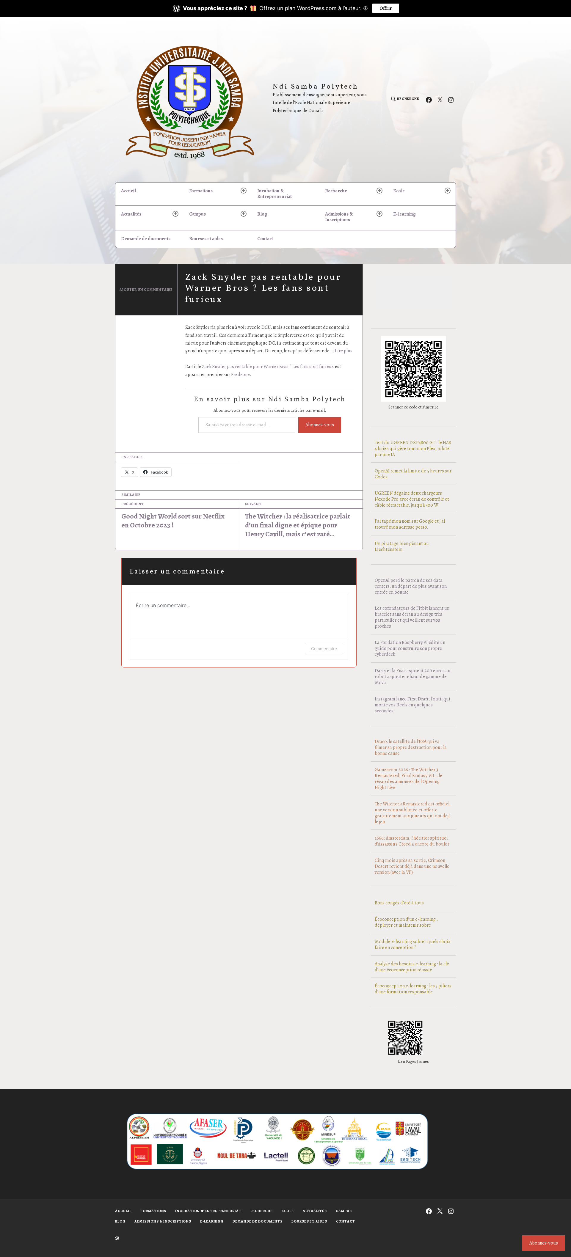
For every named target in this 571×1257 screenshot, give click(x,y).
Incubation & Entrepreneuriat (274, 194)
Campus (197, 214)
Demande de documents (145, 238)
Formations (201, 191)
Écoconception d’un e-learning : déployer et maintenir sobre (406, 922)
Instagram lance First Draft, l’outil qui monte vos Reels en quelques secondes (412, 705)
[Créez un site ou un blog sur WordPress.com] (117, 1239)
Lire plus (343, 351)
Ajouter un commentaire (146, 289)
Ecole (399, 191)
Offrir (385, 8)
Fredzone (240, 374)
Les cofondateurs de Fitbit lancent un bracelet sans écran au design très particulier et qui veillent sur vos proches (412, 617)
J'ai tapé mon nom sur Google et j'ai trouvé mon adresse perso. (410, 524)
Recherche (336, 191)
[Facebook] (429, 99)
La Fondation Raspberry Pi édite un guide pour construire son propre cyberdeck (410, 648)
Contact (265, 238)
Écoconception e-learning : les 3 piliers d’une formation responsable (413, 989)
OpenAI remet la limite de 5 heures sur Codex (413, 474)
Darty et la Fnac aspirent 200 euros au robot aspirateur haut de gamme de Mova (413, 676)
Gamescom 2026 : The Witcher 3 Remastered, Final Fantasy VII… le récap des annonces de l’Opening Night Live (408, 778)
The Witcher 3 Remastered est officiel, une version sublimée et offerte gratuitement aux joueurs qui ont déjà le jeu (413, 813)
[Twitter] (440, 99)
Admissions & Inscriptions (339, 217)
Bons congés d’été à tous (399, 903)
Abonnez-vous (319, 425)
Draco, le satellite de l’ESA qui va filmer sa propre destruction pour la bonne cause (411, 747)
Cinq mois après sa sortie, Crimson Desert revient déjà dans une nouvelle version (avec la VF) (412, 866)
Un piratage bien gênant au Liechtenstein (402, 546)
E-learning (404, 214)
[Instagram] (451, 99)
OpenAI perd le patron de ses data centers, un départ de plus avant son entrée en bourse (411, 586)
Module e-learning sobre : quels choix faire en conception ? (413, 944)
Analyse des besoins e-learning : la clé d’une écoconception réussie (412, 967)
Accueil (128, 191)
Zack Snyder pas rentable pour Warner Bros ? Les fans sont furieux (268, 366)
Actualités (131, 214)
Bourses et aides (206, 238)
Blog (262, 214)
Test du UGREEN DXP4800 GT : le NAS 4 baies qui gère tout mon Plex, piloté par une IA (413, 448)
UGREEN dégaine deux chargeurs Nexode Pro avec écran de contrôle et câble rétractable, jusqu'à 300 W (412, 499)
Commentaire (324, 648)
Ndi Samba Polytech (316, 87)
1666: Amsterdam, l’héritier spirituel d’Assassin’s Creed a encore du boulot (412, 841)
